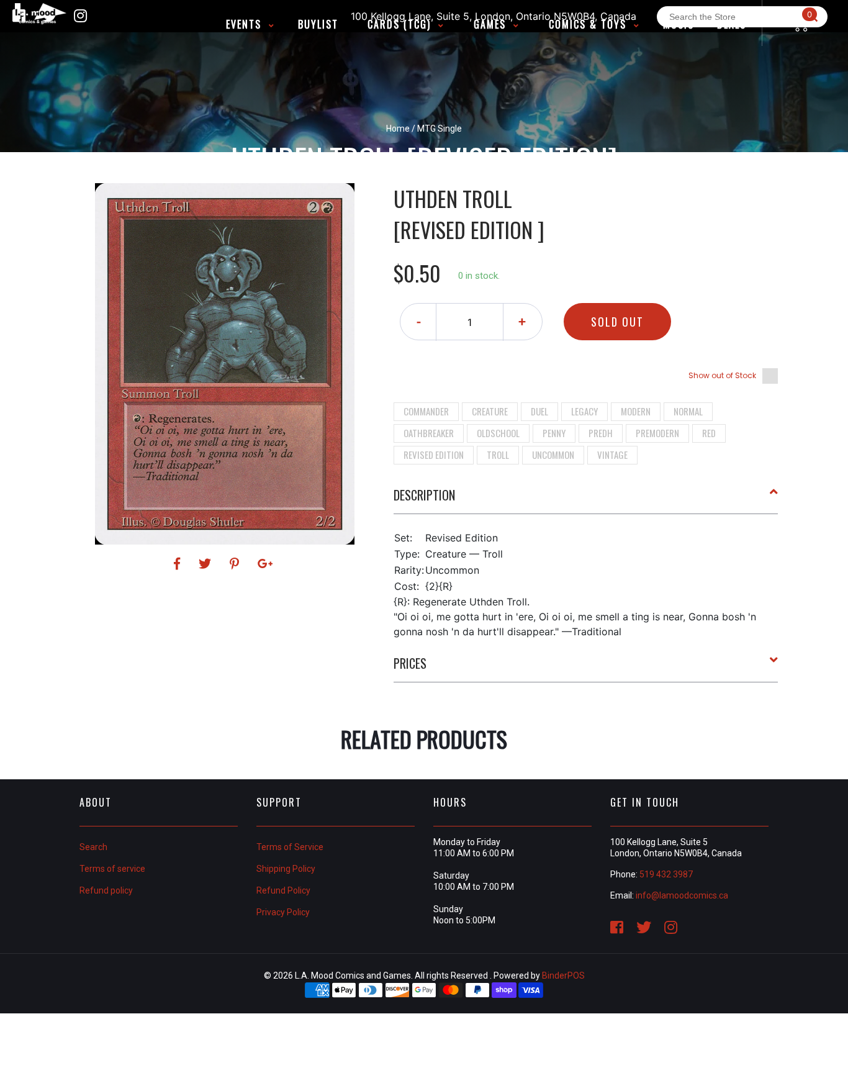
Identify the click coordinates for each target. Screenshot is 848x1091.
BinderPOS (563, 975)
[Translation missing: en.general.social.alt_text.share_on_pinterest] (236, 563)
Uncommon (553, 454)
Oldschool (498, 433)
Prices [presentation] (410, 663)
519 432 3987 (666, 874)
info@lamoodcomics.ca (682, 895)
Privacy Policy (283, 912)
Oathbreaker (429, 433)
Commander (426, 411)
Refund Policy (283, 890)
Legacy (584, 411)
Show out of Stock (722, 375)
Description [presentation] (424, 495)
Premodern (657, 433)
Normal (688, 411)
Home (398, 129)
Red (709, 433)
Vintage (612, 454)
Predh (601, 433)
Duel (539, 411)
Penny (554, 433)
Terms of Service (289, 847)
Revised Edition (434, 454)
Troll (498, 454)
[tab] (586, 500)
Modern (636, 411)
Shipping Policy (285, 869)
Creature (490, 411)
